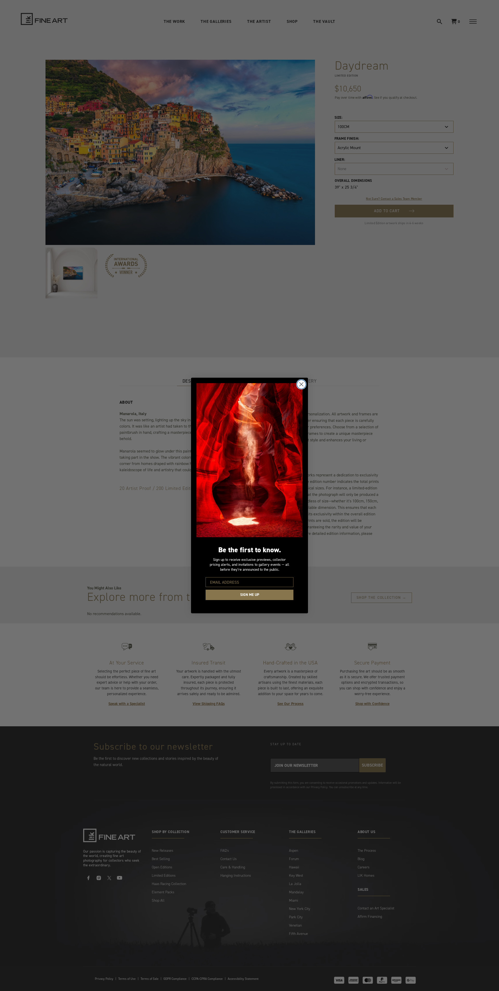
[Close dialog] (301, 384)
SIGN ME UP (249, 594)
